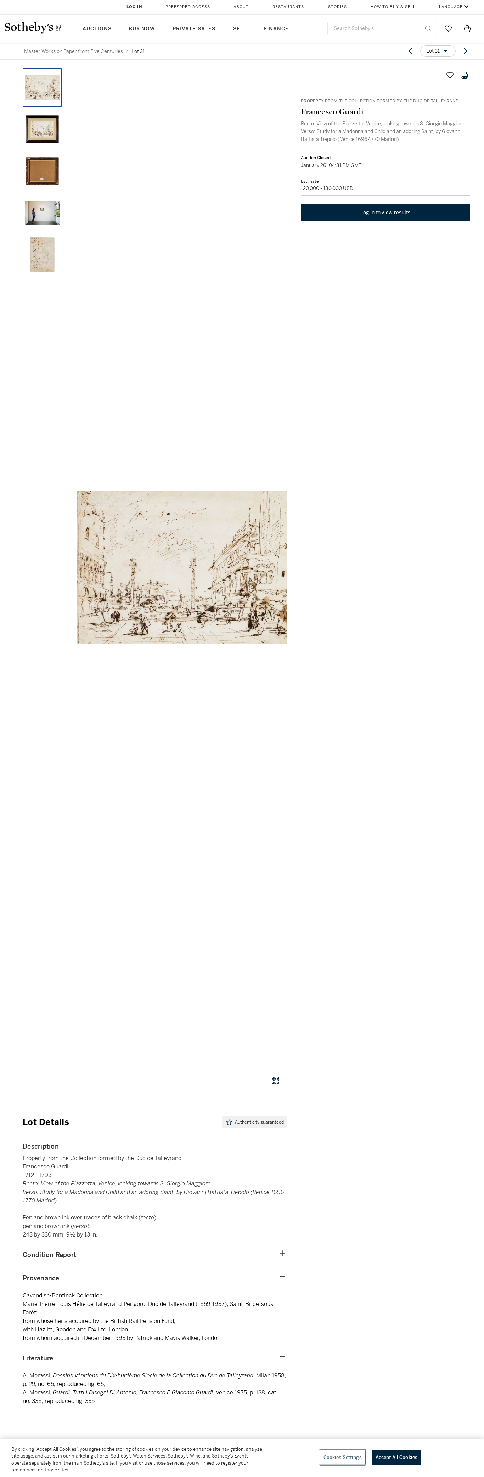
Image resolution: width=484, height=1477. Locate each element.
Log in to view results (385, 212)
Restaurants (288, 7)
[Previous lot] (410, 51)
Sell (240, 29)
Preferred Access (187, 7)
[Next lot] (465, 51)
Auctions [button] (97, 29)
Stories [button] (337, 7)
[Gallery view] (275, 1080)
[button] (182, 568)
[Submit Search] (428, 28)
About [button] (241, 7)
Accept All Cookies (396, 1457)
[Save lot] (450, 75)
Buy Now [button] (142, 29)
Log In (134, 7)
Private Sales (194, 29)
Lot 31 (138, 51)
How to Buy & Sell (393, 7)
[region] (242, 1458)
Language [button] (451, 7)
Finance (276, 29)
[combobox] (381, 28)
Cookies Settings (342, 1457)
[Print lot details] (464, 75)
